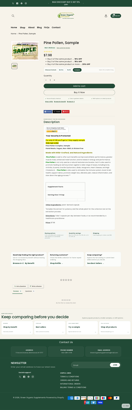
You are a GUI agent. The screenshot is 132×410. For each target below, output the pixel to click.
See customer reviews (63, 48)
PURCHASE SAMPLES (66, 4)
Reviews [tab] (16, 291)
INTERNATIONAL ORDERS (70, 384)
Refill (69, 70)
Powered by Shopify (55, 397)
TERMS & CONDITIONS (69, 376)
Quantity (48, 75)
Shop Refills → (56, 263)
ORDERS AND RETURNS (69, 380)
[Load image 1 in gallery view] (14, 66)
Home (13, 33)
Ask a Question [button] (21, 286)
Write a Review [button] (37, 286)
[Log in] (106, 16)
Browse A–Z (71, 101)
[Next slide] (83, 3)
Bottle (61, 70)
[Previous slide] (49, 3)
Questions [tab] (28, 291)
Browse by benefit (60, 101)
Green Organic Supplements (33, 397)
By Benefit (29, 263)
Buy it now (79, 92)
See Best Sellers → (95, 263)
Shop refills (49, 101)
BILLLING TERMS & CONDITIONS (73, 387)
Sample (77, 70)
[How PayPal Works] (57, 130)
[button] (13, 16)
